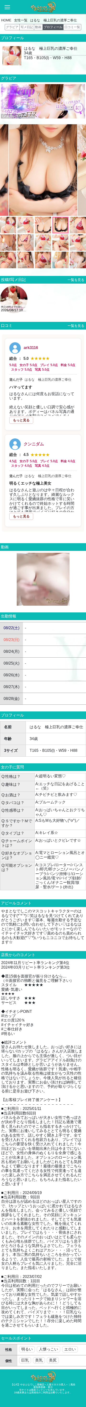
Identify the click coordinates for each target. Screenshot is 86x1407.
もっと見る (21, 420)
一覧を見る (75, 280)
